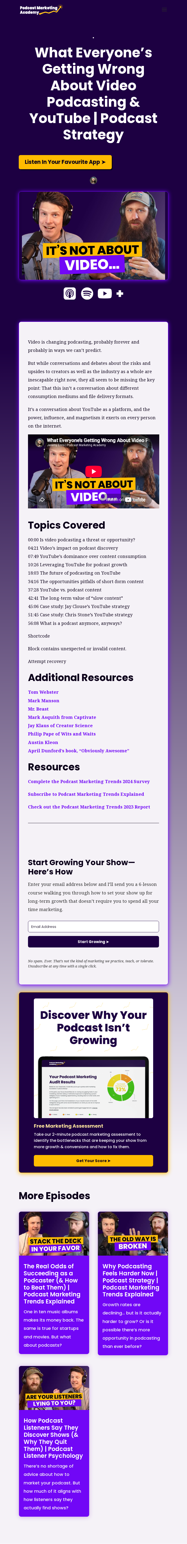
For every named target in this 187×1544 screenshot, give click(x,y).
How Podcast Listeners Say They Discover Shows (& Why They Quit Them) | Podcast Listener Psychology (53, 1438)
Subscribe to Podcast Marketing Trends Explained (86, 794)
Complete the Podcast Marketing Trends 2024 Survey (89, 781)
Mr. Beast (39, 709)
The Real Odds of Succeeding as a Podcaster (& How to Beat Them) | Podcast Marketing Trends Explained (52, 1283)
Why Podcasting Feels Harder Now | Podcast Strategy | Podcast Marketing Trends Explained (131, 1280)
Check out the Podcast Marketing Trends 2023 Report (89, 807)
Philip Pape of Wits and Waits (62, 734)
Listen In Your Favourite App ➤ (65, 162)
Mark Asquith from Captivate (62, 717)
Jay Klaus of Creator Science (60, 725)
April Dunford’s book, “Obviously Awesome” (79, 751)
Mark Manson (43, 701)
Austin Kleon (43, 742)
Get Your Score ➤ (93, 1161)
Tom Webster (44, 692)
